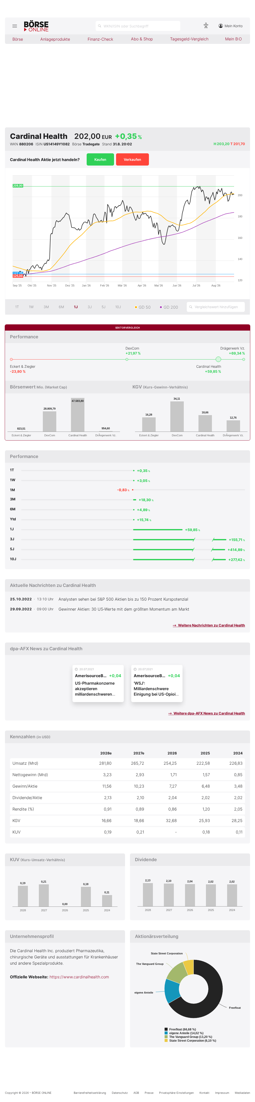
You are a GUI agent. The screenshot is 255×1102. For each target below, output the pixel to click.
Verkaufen (132, 159)
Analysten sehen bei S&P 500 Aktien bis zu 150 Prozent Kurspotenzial (123, 599)
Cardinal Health (208, 366)
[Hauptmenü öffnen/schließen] (14, 25)
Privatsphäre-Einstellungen (176, 1093)
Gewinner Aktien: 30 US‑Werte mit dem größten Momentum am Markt (124, 609)
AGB (136, 1093)
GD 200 (171, 307)
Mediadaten (242, 1093)
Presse (149, 1093)
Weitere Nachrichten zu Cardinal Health (211, 625)
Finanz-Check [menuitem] (100, 39)
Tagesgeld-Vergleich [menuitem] (189, 38)
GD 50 (145, 307)
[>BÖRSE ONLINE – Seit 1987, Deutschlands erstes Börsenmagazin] (36, 25)
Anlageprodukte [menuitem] (55, 39)
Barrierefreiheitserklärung (90, 1093)
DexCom (132, 348)
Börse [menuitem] (17, 39)
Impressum (222, 1093)
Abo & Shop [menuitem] (142, 38)
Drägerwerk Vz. (232, 348)
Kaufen (100, 159)
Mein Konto (234, 26)
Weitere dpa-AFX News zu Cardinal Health (209, 713)
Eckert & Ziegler (22, 366)
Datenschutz (120, 1093)
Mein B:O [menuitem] (233, 38)
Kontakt (204, 1093)
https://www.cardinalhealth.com (79, 976)
